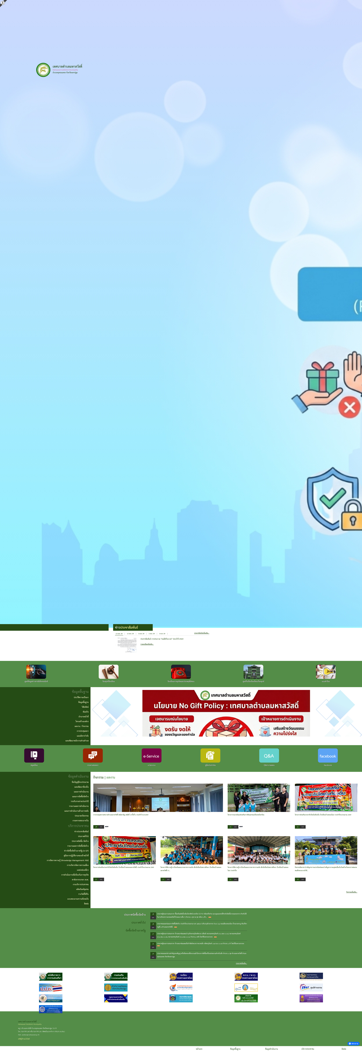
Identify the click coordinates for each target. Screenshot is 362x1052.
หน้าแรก (199, 1049)
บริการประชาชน (307, 1049)
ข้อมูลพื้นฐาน (235, 1049)
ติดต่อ (344, 1049)
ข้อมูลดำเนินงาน (271, 1049)
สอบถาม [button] (355, 1043)
